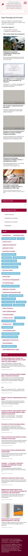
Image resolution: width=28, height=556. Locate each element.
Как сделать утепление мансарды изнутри (13, 424)
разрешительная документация (12, 292)
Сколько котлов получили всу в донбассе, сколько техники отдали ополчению (13, 132)
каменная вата (7, 257)
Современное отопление (11, 222)
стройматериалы (19, 305)
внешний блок (7, 235)
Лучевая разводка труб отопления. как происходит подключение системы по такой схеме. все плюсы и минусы (13, 360)
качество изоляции (19, 257)
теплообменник (18, 324)
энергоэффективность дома (11, 349)
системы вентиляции (9, 298)
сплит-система (21, 302)
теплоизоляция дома (9, 321)
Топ (2, 387)
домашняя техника (8, 248)
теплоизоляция (19, 317)
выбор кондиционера (9, 238)
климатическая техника (9, 260)
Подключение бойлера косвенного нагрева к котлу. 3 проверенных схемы (13, 159)
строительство (7, 305)
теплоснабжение (7, 327)
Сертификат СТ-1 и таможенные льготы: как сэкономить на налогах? (13, 80)
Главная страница (9, 214)
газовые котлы (7, 241)
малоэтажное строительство (11, 273)
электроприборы (7, 343)
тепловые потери (8, 317)
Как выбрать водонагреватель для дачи (13, 106)
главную (14, 31)
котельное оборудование (10, 267)
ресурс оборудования (15, 295)
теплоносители (7, 324)
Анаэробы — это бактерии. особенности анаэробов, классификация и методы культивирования (12, 465)
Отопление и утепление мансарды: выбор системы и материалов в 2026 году (12, 186)
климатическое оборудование (11, 263)
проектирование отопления (11, 286)
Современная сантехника (11, 218)
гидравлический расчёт (9, 244)
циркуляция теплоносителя (10, 340)
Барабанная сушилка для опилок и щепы (12, 478)
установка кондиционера (10, 336)
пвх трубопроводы (8, 283)
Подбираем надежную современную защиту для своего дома (11, 53)
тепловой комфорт (8, 314)
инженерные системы (9, 254)
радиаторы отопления (9, 289)
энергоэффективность (9, 346)
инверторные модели (9, 251)
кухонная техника (8, 270)
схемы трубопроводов (9, 311)
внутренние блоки (18, 235)
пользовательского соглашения (9, 549)
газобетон (21, 238)
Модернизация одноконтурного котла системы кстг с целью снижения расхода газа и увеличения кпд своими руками (14, 491)
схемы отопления (8, 308)
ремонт (5, 295)
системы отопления (8, 302)
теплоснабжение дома (9, 330)
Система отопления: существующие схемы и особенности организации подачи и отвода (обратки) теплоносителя (13, 412)
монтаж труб (6, 276)
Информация (8, 225)
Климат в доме (14, 2)
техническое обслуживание (10, 333)
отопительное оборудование (11, 279)
